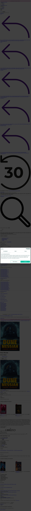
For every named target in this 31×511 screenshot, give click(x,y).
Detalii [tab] (15, 251)
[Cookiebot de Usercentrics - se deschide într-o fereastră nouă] (26, 248)
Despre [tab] (26, 251)
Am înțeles (25, 261)
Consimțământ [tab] (5, 251)
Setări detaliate (15, 261)
